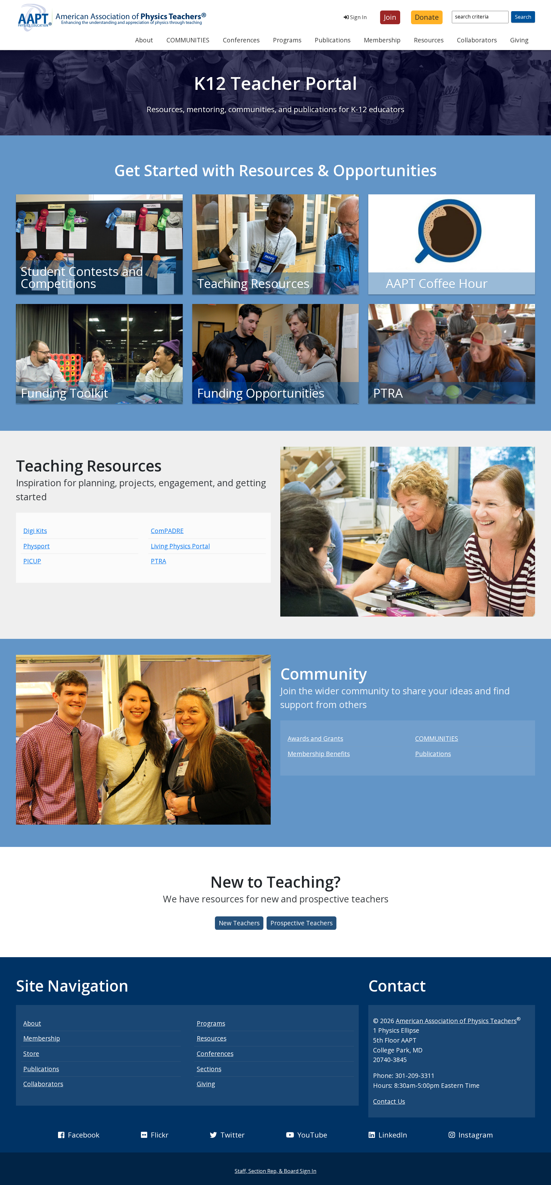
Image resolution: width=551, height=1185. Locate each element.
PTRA (158, 561)
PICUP (32, 561)
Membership (382, 40)
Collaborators (477, 40)
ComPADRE (167, 530)
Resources (429, 40)
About (144, 40)
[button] (390, 17)
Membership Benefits (319, 753)
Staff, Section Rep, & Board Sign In (275, 1170)
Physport (36, 546)
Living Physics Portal (180, 546)
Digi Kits (35, 530)
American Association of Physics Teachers (456, 1020)
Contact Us (389, 1101)
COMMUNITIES (187, 40)
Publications (332, 40)
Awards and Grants (315, 738)
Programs (287, 40)
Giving (519, 40)
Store (31, 1053)
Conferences (241, 40)
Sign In (358, 17)
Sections (209, 1069)
